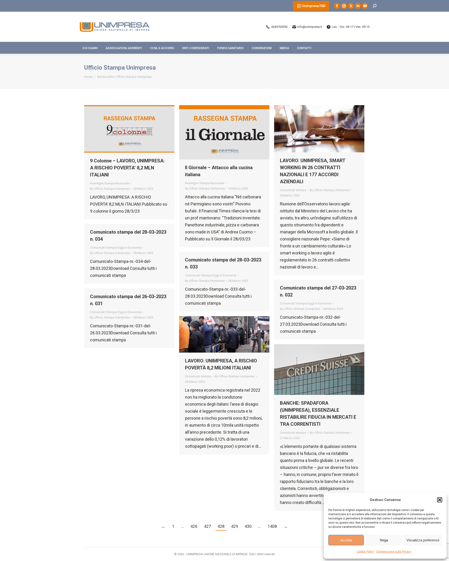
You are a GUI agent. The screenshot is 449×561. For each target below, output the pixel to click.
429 (234, 526)
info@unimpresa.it (309, 27)
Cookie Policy (365, 551)
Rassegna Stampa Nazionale (109, 183)
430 (248, 526)
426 (193, 526)
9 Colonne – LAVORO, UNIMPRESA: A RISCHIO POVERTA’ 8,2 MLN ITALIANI (127, 168)
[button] (439, 499)
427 (207, 526)
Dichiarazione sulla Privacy (393, 551)
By (110, 188)
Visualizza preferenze (422, 540)
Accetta (346, 540)
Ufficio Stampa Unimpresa (120, 67)
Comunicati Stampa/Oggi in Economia (115, 247)
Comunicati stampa (293, 190)
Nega (384, 540)
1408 (272, 526)
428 (220, 526)
